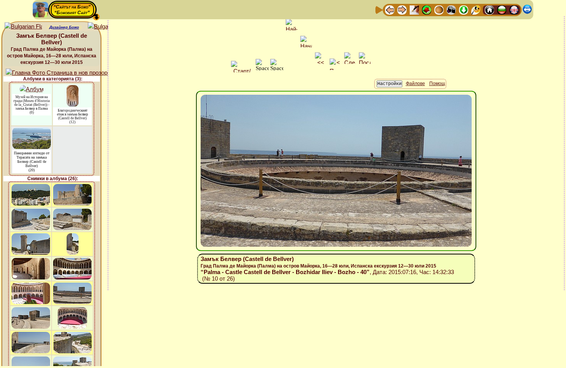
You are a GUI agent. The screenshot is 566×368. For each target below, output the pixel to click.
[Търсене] (476, 9)
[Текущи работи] (439, 9)
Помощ (437, 83)
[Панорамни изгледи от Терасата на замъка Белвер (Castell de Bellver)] (32, 131)
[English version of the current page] (23, 26)
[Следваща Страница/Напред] (402, 9)
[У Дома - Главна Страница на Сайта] (489, 9)
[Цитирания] (426, 9)
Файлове (415, 83)
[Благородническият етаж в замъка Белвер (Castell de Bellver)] (72, 88)
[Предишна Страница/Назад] (389, 9)
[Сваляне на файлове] (463, 9)
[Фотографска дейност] (451, 9)
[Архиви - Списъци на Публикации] (414, 9)
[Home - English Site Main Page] (514, 9)
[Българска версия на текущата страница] (106, 26)
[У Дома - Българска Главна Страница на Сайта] (501, 9)
